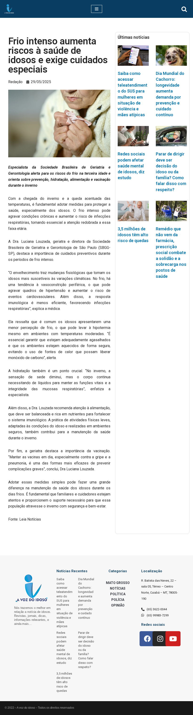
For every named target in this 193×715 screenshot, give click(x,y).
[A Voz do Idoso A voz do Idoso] (9, 9)
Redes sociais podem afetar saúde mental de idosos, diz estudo (131, 165)
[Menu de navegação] (96, 9)
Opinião (118, 605)
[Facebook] (147, 638)
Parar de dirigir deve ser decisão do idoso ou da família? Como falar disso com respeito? (171, 171)
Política (117, 594)
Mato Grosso (118, 583)
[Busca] (184, 9)
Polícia (117, 600)
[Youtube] (173, 638)
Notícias (117, 588)
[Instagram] (160, 638)
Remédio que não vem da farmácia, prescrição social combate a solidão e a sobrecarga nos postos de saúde (171, 252)
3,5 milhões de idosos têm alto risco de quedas (133, 234)
